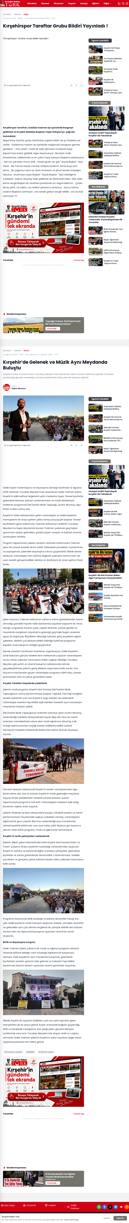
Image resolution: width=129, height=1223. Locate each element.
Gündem (32, 3)
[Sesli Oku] (71, 85)
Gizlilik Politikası (75, 1207)
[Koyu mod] (119, 3)
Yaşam (72, 3)
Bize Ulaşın (10, 1205)
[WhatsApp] (99, 1207)
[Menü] (127, 3)
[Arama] (123, 3)
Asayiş (83, 3)
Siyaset (45, 3)
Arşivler (52, 1205)
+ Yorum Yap (78, 260)
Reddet (107, 1218)
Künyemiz (31, 1205)
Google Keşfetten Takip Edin (18, 85)
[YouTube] (121, 1207)
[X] (110, 1207)
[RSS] (126, 1207)
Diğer (106, 3)
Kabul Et (120, 1218)
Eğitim (95, 3)
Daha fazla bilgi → (72, 1219)
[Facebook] (104, 1207)
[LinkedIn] (115, 1207)
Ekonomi (58, 3)
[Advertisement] (43, 107)
